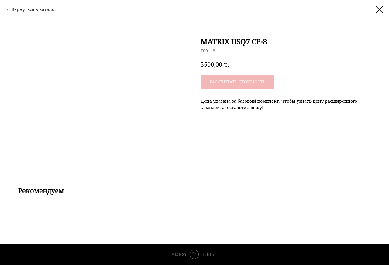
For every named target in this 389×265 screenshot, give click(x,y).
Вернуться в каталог (34, 9)
